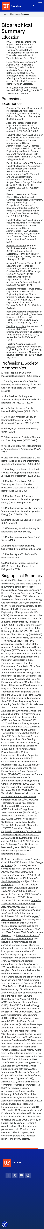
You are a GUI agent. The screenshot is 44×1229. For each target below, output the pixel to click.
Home (5, 14)
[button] (5, 1224)
